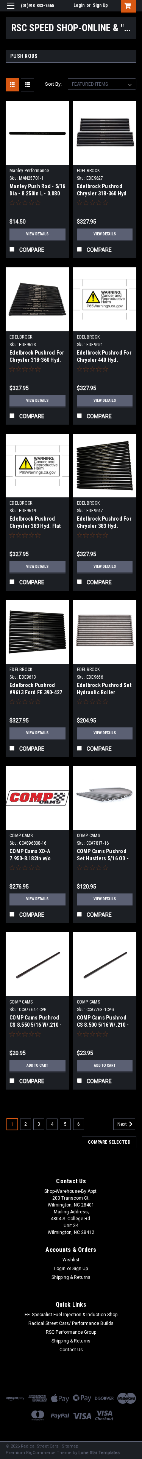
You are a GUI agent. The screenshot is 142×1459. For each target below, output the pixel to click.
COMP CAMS (21, 835)
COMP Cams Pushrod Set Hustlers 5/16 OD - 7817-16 (103, 858)
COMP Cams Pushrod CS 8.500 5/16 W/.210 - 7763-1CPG (103, 1025)
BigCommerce (41, 1452)
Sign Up (100, 5)
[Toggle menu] (10, 10)
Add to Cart (37, 1065)
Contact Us (71, 1349)
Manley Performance (29, 170)
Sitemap (70, 1446)
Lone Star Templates (99, 1452)
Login (78, 5)
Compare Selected (109, 1142)
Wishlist (71, 1259)
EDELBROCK (88, 170)
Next (122, 1124)
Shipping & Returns (71, 1277)
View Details (37, 234)
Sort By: (53, 84)
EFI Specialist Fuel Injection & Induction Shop (71, 1314)
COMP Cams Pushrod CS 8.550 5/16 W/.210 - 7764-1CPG (35, 1025)
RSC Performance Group (71, 1332)
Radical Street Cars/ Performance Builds (71, 1323)
